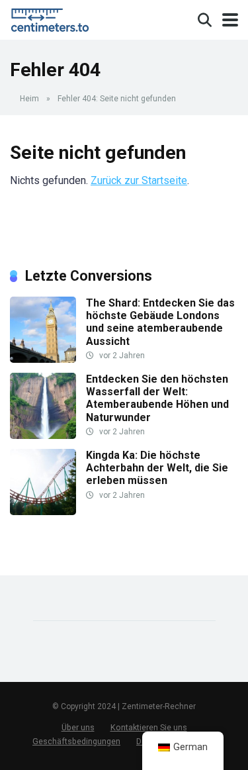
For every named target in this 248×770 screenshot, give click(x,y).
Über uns (78, 727)
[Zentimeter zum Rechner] (52, 18)
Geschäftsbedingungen (76, 741)
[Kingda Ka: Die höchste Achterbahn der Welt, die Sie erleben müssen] (43, 511)
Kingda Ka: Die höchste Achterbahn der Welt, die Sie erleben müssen (157, 468)
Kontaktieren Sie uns (148, 727)
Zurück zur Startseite (139, 180)
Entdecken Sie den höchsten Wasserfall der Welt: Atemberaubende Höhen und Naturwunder (157, 398)
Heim (29, 98)
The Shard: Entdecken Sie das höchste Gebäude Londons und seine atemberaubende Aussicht (160, 322)
